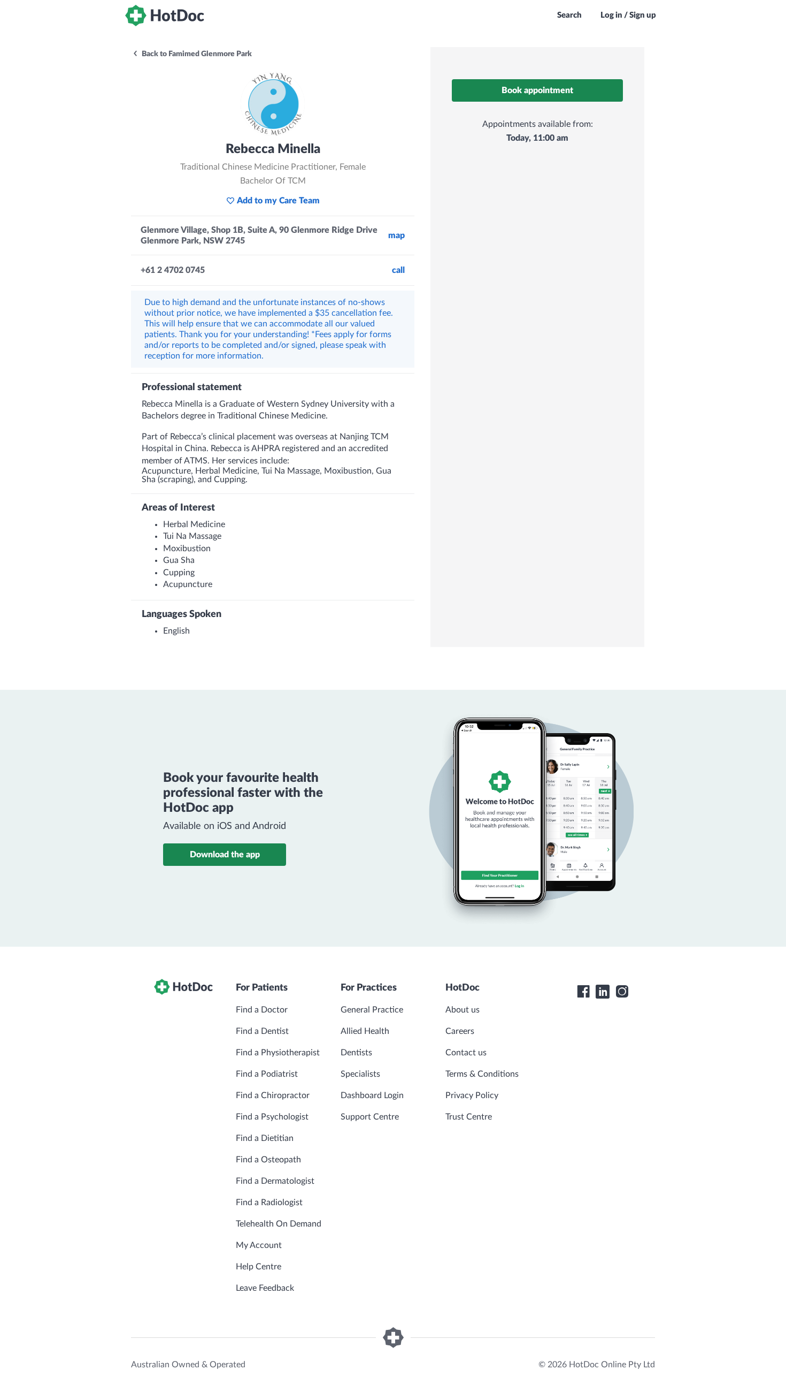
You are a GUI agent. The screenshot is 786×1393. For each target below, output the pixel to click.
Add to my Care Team (278, 200)
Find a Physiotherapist (278, 1052)
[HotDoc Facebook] (583, 992)
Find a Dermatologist (275, 1181)
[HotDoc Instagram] (621, 992)
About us (462, 1010)
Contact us (466, 1052)
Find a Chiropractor (273, 1095)
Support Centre (370, 1117)
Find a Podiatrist (267, 1074)
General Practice (372, 1010)
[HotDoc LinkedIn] (602, 992)
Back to (196, 54)
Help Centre (258, 1266)
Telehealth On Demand (278, 1224)
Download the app (225, 854)
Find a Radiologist (269, 1202)
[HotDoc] (164, 15)
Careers (459, 1031)
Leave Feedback (265, 1288)
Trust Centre (468, 1117)
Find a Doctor (262, 1010)
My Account (259, 1245)
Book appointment (537, 90)
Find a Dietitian (265, 1138)
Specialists (360, 1074)
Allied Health (365, 1031)
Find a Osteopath (268, 1159)
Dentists (356, 1052)
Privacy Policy (471, 1095)
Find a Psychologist (272, 1117)
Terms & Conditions (482, 1074)
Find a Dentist (262, 1031)
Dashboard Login (372, 1095)
